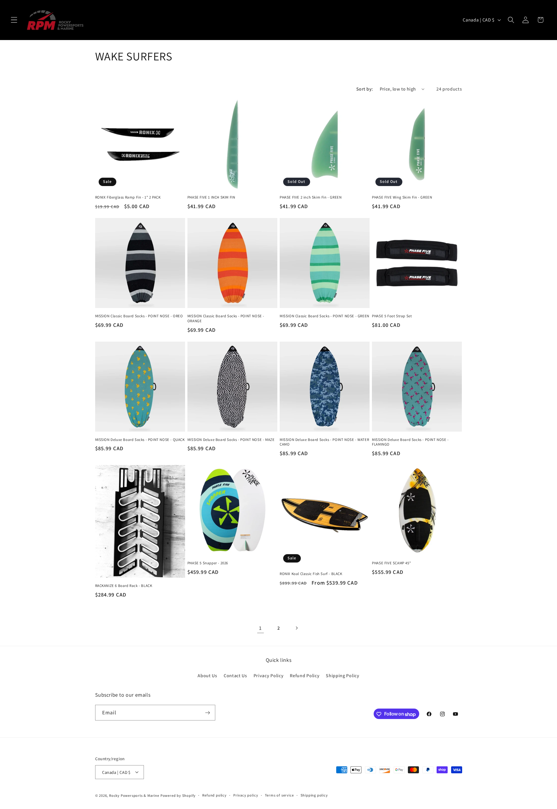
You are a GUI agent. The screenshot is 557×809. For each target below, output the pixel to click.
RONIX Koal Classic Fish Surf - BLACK (311, 574)
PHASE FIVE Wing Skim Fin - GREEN (402, 197)
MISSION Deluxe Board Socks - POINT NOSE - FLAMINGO (410, 442)
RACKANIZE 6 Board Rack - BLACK (123, 585)
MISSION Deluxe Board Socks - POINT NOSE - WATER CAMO (324, 442)
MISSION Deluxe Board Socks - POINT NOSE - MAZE (231, 439)
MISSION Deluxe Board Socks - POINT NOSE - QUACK (140, 439)
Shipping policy (314, 795)
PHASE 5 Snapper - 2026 (207, 563)
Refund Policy (304, 676)
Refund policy (214, 795)
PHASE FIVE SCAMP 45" (391, 563)
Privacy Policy (269, 676)
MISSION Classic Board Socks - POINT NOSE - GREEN (324, 316)
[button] (14, 19)
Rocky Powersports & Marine (134, 795)
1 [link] (260, 627)
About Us (207, 676)
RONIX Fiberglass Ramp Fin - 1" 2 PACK (128, 197)
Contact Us (235, 676)
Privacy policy (245, 795)
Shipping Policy (342, 676)
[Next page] (296, 628)
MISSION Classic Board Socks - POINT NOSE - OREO (139, 316)
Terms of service (279, 795)
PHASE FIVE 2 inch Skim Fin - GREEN (310, 197)
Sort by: (364, 89)
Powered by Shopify (178, 795)
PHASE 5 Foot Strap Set (392, 316)
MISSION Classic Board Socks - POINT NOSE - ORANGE (225, 318)
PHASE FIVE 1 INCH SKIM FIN (211, 197)
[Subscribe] (207, 713)
